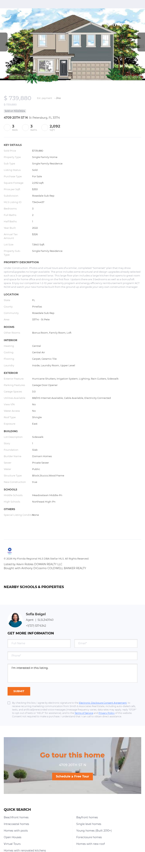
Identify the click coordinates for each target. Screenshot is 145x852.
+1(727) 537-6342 (36, 625)
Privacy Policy (107, 713)
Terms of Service (84, 713)
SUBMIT (18, 691)
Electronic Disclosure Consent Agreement (103, 702)
